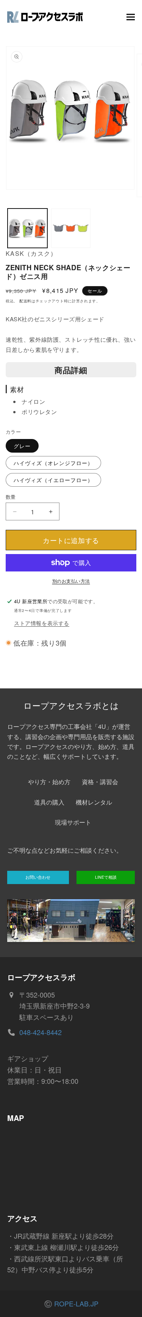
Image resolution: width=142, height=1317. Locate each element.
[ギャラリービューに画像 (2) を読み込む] (71, 228)
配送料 (25, 301)
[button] (130, 17)
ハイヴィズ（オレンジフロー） (53, 463)
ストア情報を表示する (41, 623)
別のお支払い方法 (71, 581)
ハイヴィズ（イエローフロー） (53, 480)
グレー (22, 446)
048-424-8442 (40, 1032)
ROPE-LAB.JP (76, 1303)
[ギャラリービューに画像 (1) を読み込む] (27, 228)
